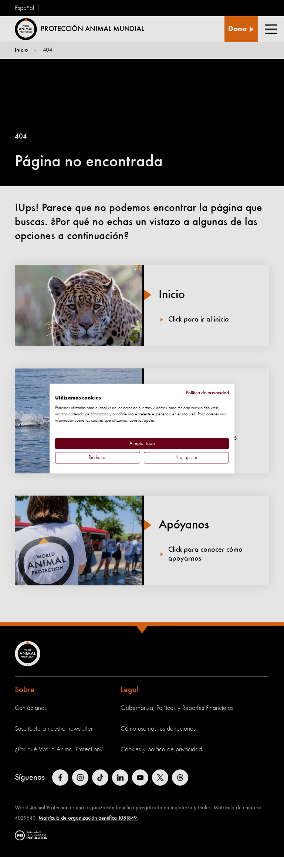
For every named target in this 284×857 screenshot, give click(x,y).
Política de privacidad (207, 392)
